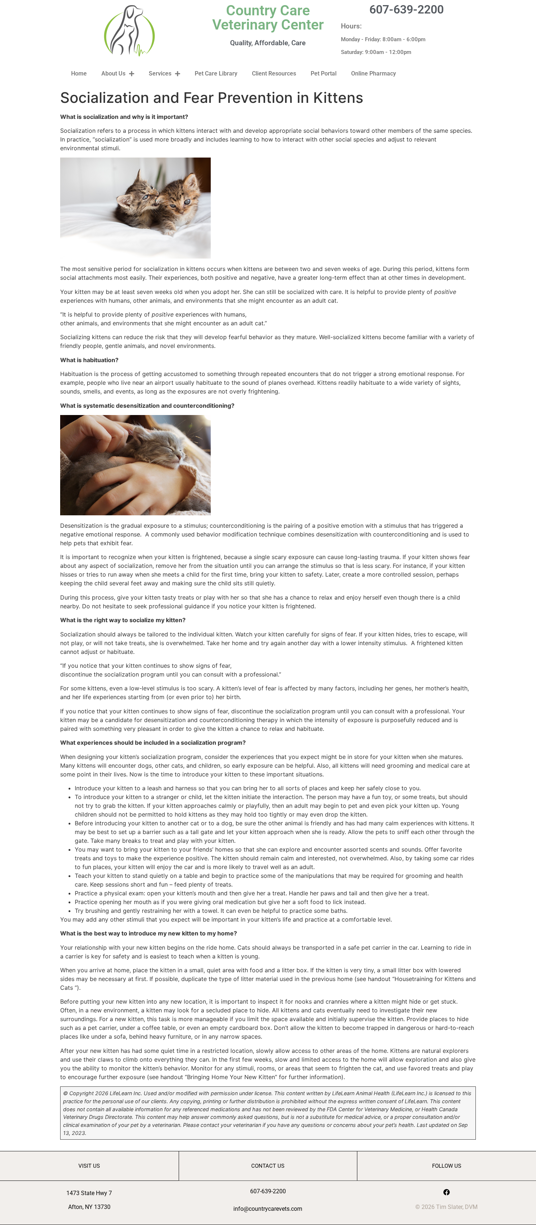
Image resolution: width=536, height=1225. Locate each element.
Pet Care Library (216, 73)
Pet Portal (324, 73)
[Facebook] (446, 1192)
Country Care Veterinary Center (268, 17)
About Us (113, 73)
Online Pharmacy (373, 73)
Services (160, 73)
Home (79, 73)
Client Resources (274, 73)
